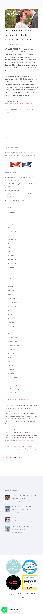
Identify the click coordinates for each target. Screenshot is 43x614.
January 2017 (12, 271)
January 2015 (12, 330)
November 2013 (13, 381)
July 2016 (11, 283)
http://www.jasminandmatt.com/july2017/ (19, 104)
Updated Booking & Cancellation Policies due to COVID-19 (23, 508)
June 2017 (11, 267)
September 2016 (13, 279)
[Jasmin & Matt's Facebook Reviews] (27, 164)
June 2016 (11, 287)
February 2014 (12, 369)
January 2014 (12, 373)
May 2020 (11, 216)
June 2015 (11, 314)
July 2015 (11, 310)
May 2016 (11, 290)
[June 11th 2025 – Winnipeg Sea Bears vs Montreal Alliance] (7, 497)
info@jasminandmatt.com (20, 400)
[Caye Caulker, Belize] (7, 520)
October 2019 (12, 228)
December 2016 (13, 275)
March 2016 (11, 294)
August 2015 (12, 306)
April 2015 (11, 318)
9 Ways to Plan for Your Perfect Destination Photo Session (22, 528)
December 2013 (13, 377)
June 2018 (11, 243)
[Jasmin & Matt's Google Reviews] (16, 164)
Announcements (16, 109)
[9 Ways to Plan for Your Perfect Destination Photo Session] (7, 529)
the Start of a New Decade (15, 200)
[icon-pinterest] (15, 457)
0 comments (9, 44)
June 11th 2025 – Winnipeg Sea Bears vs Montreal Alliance (24, 497)
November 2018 (13, 239)
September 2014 (13, 345)
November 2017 (13, 259)
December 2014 (13, 334)
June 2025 (11, 212)
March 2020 (12, 220)
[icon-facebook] (7, 457)
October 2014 (12, 342)
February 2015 (12, 326)
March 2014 (11, 365)
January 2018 (12, 255)
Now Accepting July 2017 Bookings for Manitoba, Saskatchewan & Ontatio (18, 35)
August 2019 (12, 232)
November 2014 (13, 338)
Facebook (10, 440)
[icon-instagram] (11, 457)
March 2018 (11, 251)
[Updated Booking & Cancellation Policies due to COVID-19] (7, 509)
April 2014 (11, 361)
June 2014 (11, 357)
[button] (10, 610)
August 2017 (12, 263)
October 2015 (12, 302)
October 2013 (12, 385)
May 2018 (11, 247)
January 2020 (12, 224)
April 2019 (11, 235)
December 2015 (13, 298)
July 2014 (11, 353)
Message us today (11, 446)
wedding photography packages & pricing (22, 449)
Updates (8, 112)
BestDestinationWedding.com (25, 440)
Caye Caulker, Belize (14, 190)
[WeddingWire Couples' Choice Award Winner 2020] (29, 582)
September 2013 (13, 389)
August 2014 (12, 349)
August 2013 (12, 393)
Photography (28, 109)
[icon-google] (20, 457)
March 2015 (11, 322)
